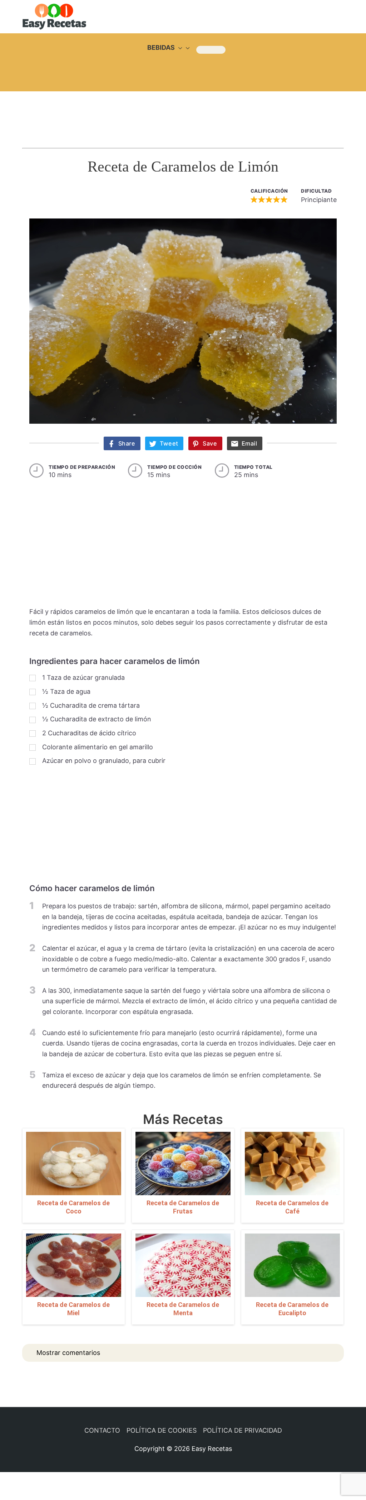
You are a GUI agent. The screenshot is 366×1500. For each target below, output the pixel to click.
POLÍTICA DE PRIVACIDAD (242, 1430)
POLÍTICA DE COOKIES (162, 1430)
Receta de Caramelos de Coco (73, 1207)
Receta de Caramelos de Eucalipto (292, 1309)
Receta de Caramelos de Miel (73, 1309)
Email (249, 443)
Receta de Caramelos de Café (292, 1207)
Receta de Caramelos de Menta (183, 1309)
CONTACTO (102, 1430)
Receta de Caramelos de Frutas (183, 1207)
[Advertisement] (183, 113)
